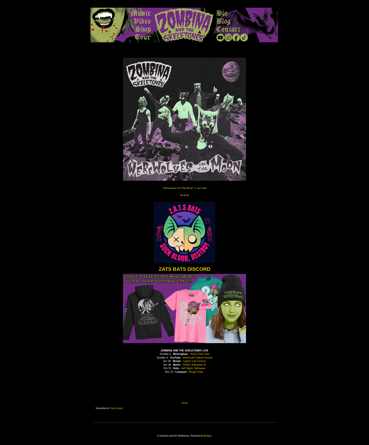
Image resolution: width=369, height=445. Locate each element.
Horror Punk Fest (199, 354)
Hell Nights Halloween (193, 368)
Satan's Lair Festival (194, 361)
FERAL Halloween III (194, 364)
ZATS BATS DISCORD (184, 269)
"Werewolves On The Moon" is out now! (184, 188)
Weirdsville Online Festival (197, 357)
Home (184, 403)
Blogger (208, 435)
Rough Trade (196, 371)
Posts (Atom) (116, 408)
